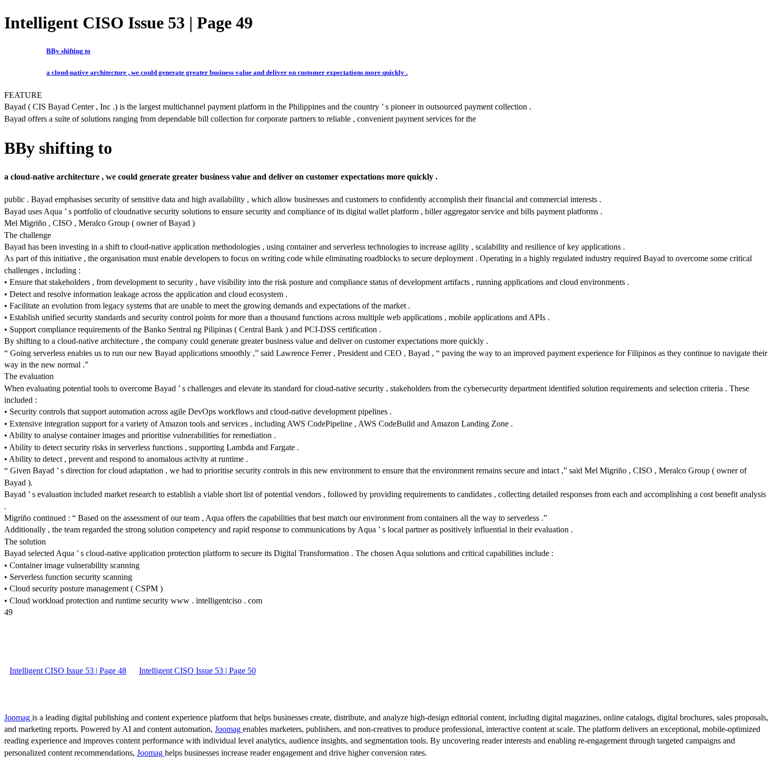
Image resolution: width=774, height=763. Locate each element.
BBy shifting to (68, 51)
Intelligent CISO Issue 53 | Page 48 (67, 670)
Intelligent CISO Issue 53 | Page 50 (197, 670)
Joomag (18, 717)
